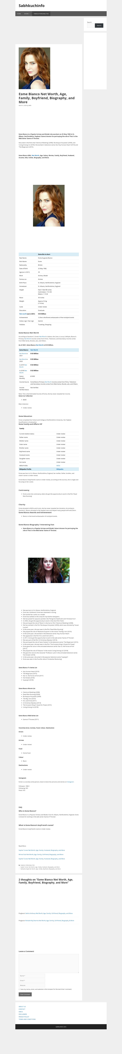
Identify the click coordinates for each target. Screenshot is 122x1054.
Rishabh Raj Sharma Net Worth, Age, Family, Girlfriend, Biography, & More (49, 921)
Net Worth (35, 155)
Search (89, 22)
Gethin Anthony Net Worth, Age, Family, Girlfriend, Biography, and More (49, 913)
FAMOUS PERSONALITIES (41, 14)
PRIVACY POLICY (24, 1017)
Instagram (70, 782)
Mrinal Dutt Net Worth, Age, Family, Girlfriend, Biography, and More (41, 854)
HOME (19, 14)
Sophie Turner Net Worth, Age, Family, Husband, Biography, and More (42, 850)
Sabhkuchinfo (32, 5)
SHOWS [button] (26, 14)
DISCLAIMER (23, 1014)
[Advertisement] (46, 30)
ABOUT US (22, 1007)
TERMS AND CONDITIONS (27, 1019)
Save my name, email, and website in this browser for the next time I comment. (46, 989)
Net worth (23, 314)
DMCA (21, 1012)
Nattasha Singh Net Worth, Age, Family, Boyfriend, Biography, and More (40, 869)
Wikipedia (59, 469)
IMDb (58, 466)
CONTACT (22, 1009)
